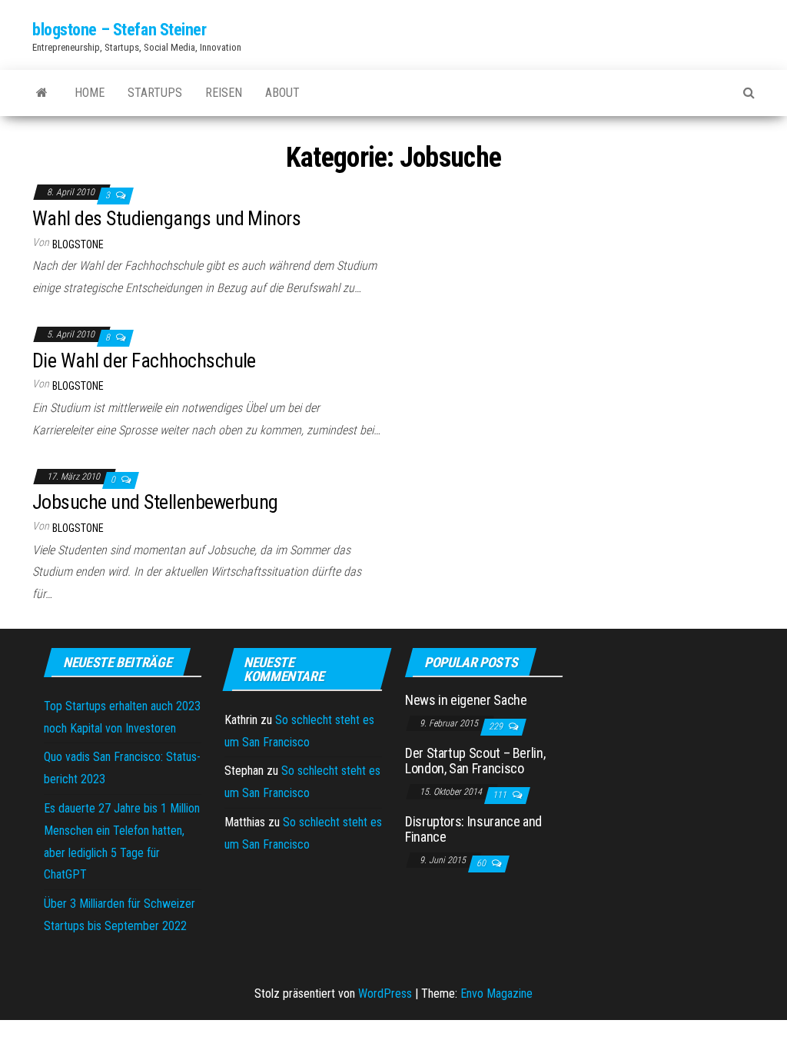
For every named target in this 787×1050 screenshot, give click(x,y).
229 (497, 726)
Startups (155, 92)
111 (501, 794)
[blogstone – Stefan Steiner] (42, 93)
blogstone (78, 244)
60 (482, 863)
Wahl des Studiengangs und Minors (166, 218)
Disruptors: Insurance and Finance (473, 829)
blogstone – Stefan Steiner (119, 29)
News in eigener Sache (465, 700)
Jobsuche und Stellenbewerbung (155, 501)
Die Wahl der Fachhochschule (144, 360)
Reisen (223, 92)
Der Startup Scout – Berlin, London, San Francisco (475, 760)
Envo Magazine (496, 993)
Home (90, 92)
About (282, 92)
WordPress (385, 993)
